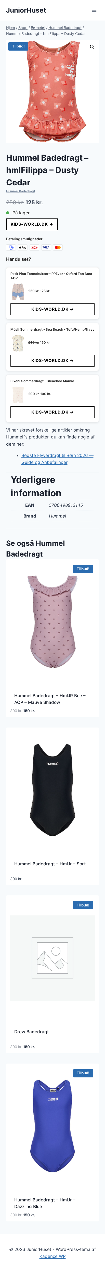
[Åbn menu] (94, 10)
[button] (92, 47)
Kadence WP (53, 1256)
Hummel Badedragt (20, 191)
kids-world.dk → (32, 224)
